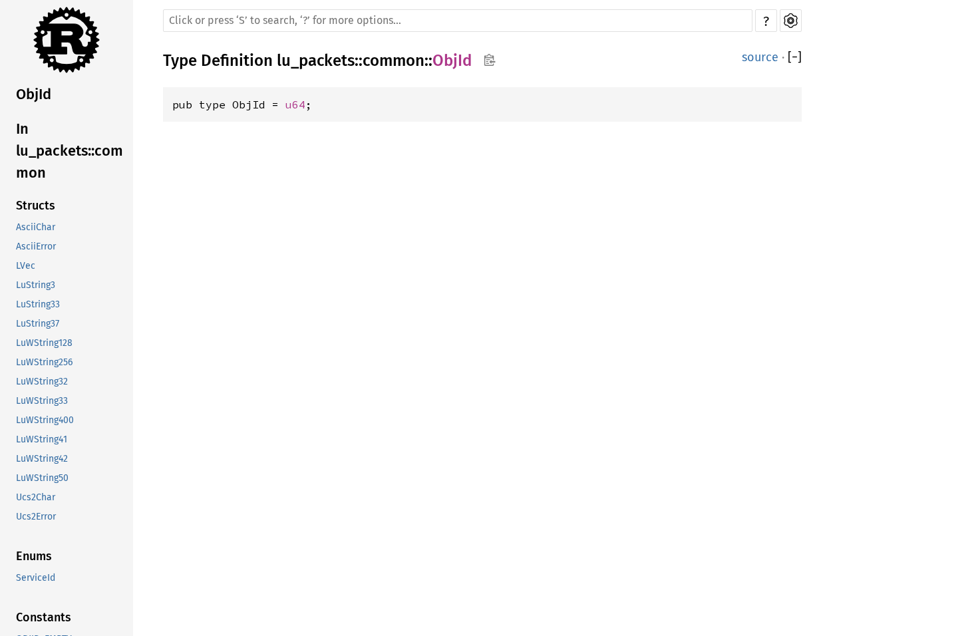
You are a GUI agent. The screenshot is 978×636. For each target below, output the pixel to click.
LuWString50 (42, 478)
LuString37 (37, 323)
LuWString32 (42, 381)
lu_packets (316, 60)
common (393, 60)
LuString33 (38, 304)
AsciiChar (35, 227)
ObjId (33, 94)
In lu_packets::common (69, 151)
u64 (295, 104)
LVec (25, 265)
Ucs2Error (36, 516)
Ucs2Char (35, 497)
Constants (43, 617)
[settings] (791, 20)
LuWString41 (41, 439)
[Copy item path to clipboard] (489, 60)
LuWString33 (42, 400)
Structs (35, 205)
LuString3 (35, 285)
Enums (34, 556)
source (760, 57)
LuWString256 (44, 362)
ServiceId (35, 577)
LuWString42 (42, 458)
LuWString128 (44, 343)
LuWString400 (45, 420)
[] (795, 57)
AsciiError (36, 246)
